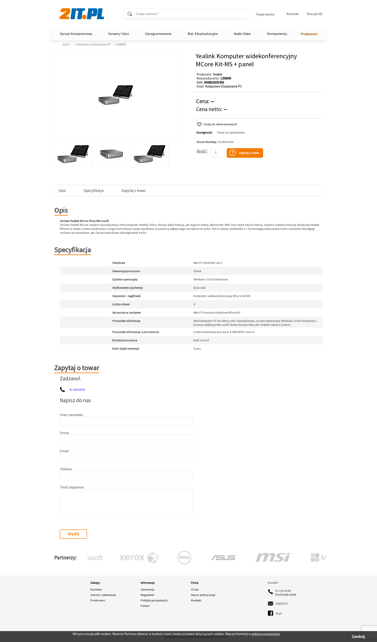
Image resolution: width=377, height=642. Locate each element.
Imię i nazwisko (71, 415)
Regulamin (147, 595)
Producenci (309, 34)
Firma (64, 433)
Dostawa (96, 589)
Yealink (217, 74)
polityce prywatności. (266, 634)
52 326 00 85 (283, 591)
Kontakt (292, 14)
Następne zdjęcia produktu (172, 153)
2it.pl (65, 44)
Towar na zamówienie (231, 132)
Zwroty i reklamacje (103, 595)
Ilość (202, 151)
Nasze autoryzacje (203, 595)
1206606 (120, 44)
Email (64, 451)
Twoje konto (265, 14)
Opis (62, 190)
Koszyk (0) (314, 14)
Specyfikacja (94, 190)
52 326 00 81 (77, 389)
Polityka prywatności (154, 600)
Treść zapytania (71, 487)
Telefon (66, 469)
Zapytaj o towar (133, 190)
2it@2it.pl (281, 603)
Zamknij (358, 636)
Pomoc (145, 606)
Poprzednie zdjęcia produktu (58, 153)
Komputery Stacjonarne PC (93, 44)
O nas (195, 589)
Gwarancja (147, 589)
